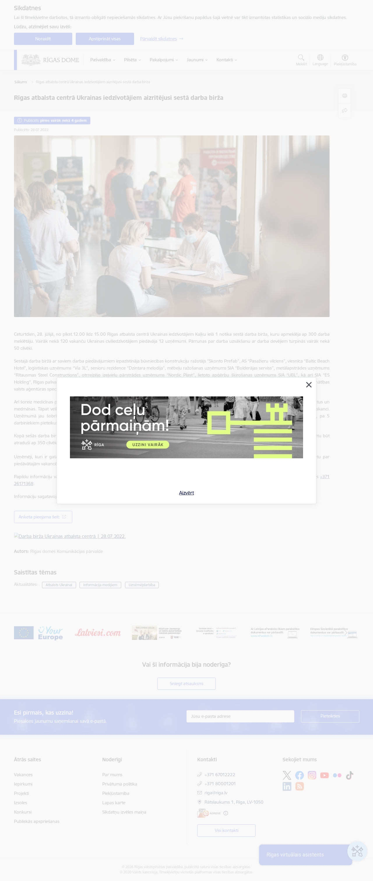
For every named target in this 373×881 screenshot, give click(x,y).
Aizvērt (186, 493)
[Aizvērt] (309, 384)
